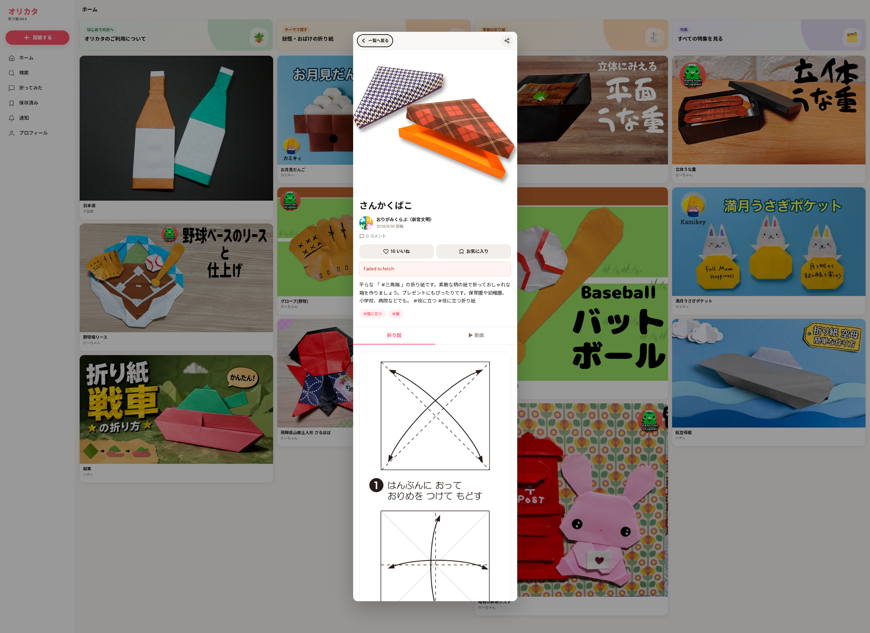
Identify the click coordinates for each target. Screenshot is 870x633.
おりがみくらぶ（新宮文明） (405, 220)
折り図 (394, 335)
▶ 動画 (476, 335)
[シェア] (507, 41)
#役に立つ (372, 313)
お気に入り (477, 251)
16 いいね (400, 251)
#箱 (395, 313)
